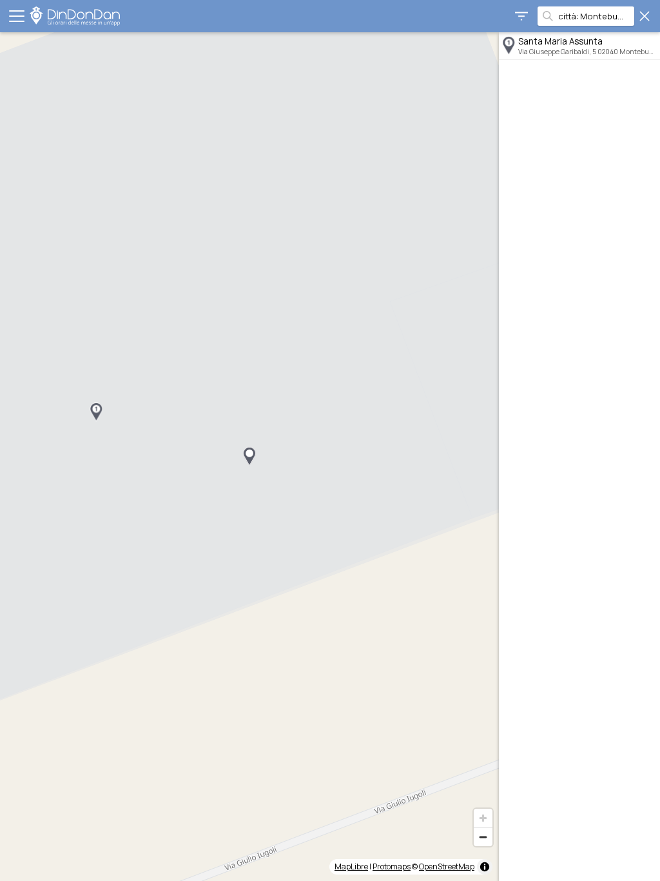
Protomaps (392, 866)
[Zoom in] (483, 818)
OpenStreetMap (446, 866)
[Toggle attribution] (484, 867)
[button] (96, 412)
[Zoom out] (483, 836)
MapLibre (351, 866)
